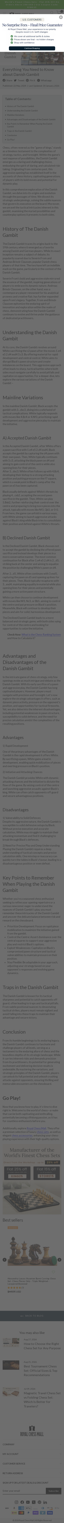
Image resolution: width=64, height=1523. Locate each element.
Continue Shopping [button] (32, 48)
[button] (61, 17)
